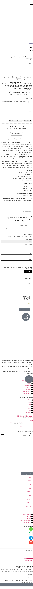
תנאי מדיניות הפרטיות (27, 582)
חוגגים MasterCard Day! (25, 416)
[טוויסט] (2, 434)
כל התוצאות (28, 560)
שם (31, 253)
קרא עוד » (31, 420)
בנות (30, 484)
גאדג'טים (14, 57)
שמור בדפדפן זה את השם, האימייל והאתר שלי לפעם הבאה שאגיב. (18, 267)
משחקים (29, 502)
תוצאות (30, 557)
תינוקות (29, 492)
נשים (30, 477)
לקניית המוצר (24, 115)
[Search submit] (31, 553)
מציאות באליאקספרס (16, 422)
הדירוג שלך (28, 239)
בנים (30, 488)
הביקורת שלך (28, 244)
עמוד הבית (29, 57)
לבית (30, 495)
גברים (29, 481)
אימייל (30, 259)
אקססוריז (28, 506)
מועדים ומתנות (27, 510)
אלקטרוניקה (21, 57)
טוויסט (31, 433)
